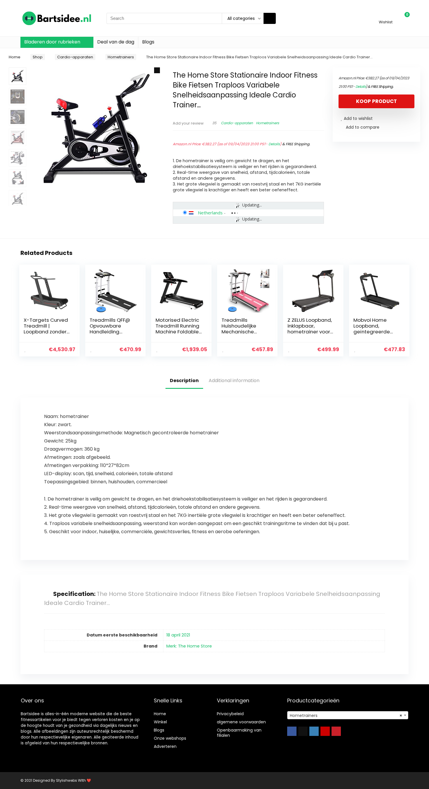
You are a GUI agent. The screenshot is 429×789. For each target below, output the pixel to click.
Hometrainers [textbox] (346, 715)
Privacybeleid (230, 714)
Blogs (148, 42)
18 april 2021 (178, 635)
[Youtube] (325, 731)
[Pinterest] (336, 731)
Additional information (234, 380)
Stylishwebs (66, 780)
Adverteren (165, 746)
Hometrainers (121, 57)
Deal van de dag (115, 42)
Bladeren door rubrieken (52, 42)
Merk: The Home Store (189, 646)
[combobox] (347, 715)
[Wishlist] (385, 15)
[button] (157, 70)
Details (274, 143)
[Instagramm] (314, 731)
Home (14, 57)
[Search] (270, 18)
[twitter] (303, 731)
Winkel (160, 722)
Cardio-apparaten (75, 57)
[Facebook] (292, 731)
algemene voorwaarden (241, 722)
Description (184, 380)
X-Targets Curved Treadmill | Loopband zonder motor (46, 328)
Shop (38, 57)
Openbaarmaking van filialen (239, 732)
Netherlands (210, 213)
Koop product (376, 101)
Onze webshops (170, 738)
